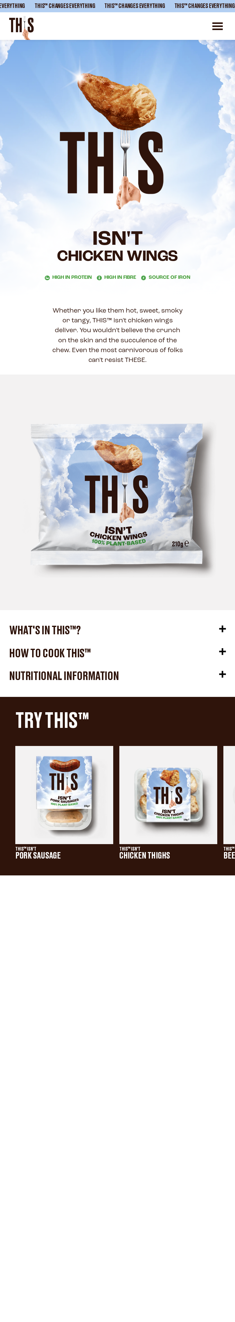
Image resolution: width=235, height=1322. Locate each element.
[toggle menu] (217, 26)
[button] (117, 630)
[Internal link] (21, 28)
